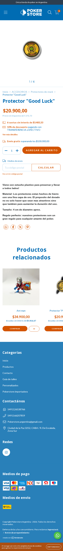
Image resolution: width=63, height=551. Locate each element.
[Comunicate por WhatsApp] (57, 535)
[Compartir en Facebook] (13, 228)
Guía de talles (10, 379)
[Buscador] (49, 12)
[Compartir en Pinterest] (27, 228)
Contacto (8, 373)
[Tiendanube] (13, 538)
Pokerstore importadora (15, 391)
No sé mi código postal (13, 174)
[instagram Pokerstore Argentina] (6, 452)
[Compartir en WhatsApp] (5, 227)
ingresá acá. (53, 529)
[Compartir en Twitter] (20, 228)
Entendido (54, 547)
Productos (8, 366)
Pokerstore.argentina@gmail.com (25, 421)
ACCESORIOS (19, 91)
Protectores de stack (42, 91)
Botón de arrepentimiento (17, 532)
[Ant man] (34, 329)
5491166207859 (16, 415)
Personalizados (10, 385)
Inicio (5, 91)
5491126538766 (16, 409)
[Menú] (6, 12)
